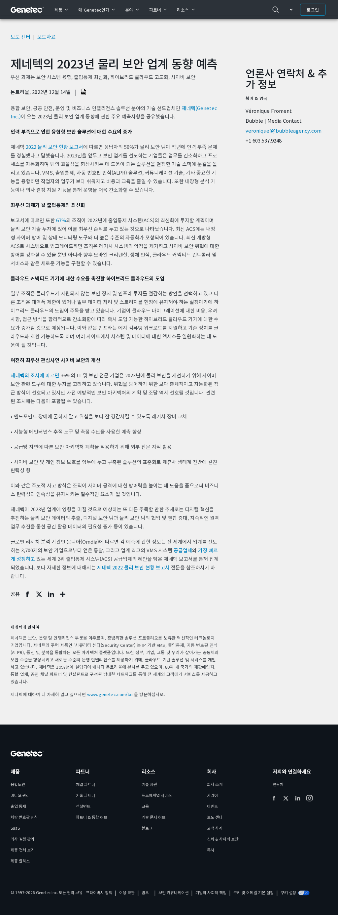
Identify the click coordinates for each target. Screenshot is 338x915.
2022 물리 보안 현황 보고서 (54, 146)
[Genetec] (27, 9)
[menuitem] (61, 9)
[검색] (276, 10)
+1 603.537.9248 (264, 140)
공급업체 (183, 550)
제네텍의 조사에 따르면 (35, 375)
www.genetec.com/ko (110, 694)
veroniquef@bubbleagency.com (283, 130)
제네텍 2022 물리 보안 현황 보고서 (133, 567)
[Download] (84, 92)
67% (61, 220)
